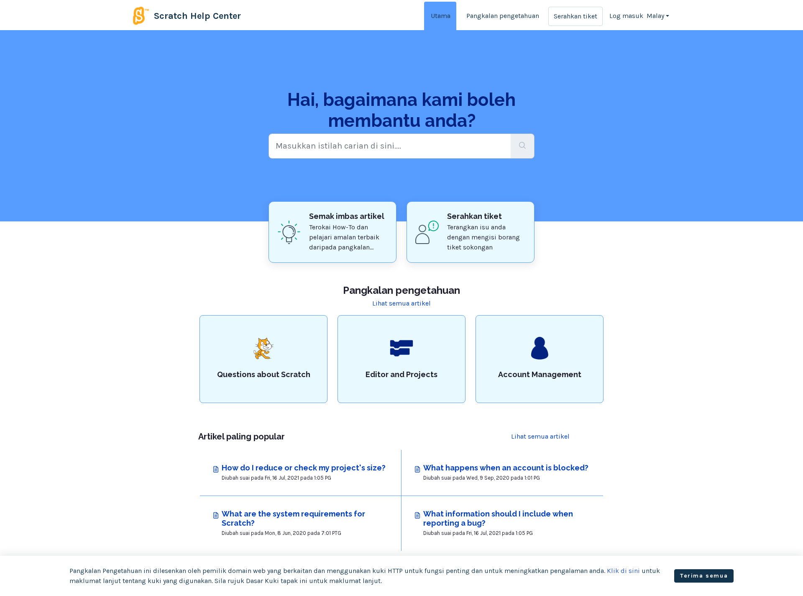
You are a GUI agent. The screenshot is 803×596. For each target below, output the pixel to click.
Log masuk (626, 16)
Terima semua (704, 575)
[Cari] (522, 146)
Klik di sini (623, 571)
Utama (440, 16)
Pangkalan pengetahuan (502, 16)
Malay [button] (655, 16)
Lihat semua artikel (401, 303)
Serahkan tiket (575, 16)
